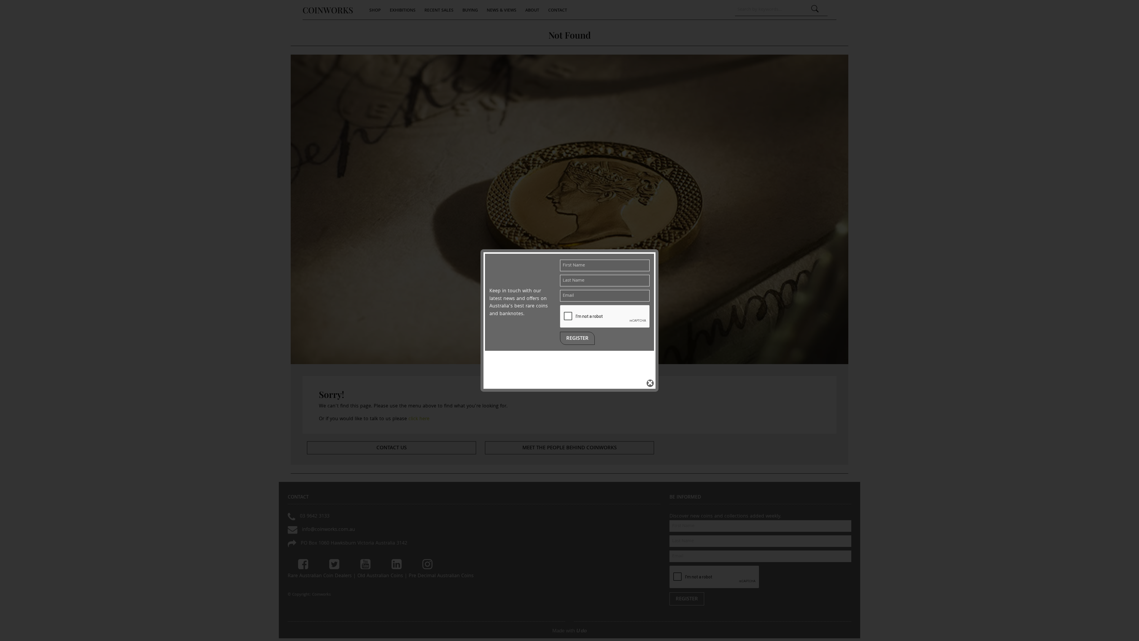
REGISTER (577, 338)
